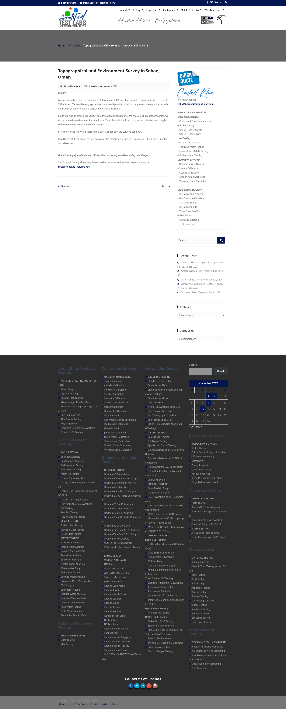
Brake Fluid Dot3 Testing (160, 621)
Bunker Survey (198, 448)
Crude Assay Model (158, 398)
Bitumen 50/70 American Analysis (122, 478)
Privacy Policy (74, 704)
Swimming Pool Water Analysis (77, 581)
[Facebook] (207, 3)
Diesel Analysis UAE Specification (165, 466)
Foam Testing (198, 503)
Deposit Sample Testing (160, 651)
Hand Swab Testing (71, 469)
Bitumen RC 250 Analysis (117, 525)
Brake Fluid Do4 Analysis (161, 625)
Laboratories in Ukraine (116, 650)
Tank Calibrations (113, 381)
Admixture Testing (200, 609)
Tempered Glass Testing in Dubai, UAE (200, 292)
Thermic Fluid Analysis (159, 638)
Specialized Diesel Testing (162, 445)
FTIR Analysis (155, 561)
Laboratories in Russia (116, 628)
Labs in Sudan (111, 602)
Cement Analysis (200, 562)
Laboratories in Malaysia (117, 641)
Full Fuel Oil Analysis (159, 492)
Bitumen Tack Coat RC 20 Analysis (122, 530)
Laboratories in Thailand (116, 645)
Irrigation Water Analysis (73, 598)
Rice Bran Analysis (70, 415)
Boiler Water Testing (71, 611)
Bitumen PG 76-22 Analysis (118, 508)
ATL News (74, 45)
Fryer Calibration (112, 415)
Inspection (151, 9)
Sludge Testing (199, 592)
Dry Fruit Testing (69, 393)
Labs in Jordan (112, 607)
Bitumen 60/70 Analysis (116, 487)
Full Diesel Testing (157, 441)
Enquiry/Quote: (69, 2)
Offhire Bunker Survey (202, 456)
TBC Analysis (67, 585)
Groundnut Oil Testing (72, 432)
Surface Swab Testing (72, 465)
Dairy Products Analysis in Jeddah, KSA (201, 279)
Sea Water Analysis (71, 559)
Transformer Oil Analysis (160, 591)
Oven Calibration (112, 428)
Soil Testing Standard (202, 600)
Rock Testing (198, 574)
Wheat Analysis (69, 389)
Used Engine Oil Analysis (161, 552)
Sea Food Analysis (70, 456)
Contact (115, 704)
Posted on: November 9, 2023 (102, 86)
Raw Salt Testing (69, 512)
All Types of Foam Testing (205, 532)
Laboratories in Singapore (117, 637)
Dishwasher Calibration (116, 411)
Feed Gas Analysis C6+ (160, 411)
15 (202, 409)
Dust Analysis (198, 668)
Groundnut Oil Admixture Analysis (78, 428)
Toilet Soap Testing (201, 622)
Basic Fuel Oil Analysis (160, 488)
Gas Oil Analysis (156, 479)
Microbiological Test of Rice (75, 402)
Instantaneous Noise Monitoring (208, 650)
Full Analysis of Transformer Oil (164, 595)
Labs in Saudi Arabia (114, 585)
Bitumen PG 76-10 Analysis (118, 504)
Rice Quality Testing (71, 419)
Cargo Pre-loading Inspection (206, 478)
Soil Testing (197, 583)
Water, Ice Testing (70, 473)
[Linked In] (216, 3)
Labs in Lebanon (112, 598)
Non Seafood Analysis (72, 461)
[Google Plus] (221, 3)
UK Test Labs (111, 620)
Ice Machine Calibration (116, 424)
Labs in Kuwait (111, 590)
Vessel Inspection (200, 473)
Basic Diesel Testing (158, 437)
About (123, 9)
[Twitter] (211, 3)
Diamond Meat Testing (72, 529)
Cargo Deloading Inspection (205, 482)
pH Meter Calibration (115, 432)
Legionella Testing (70, 589)
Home (61, 45)
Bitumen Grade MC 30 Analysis (120, 491)
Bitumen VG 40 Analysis (116, 538)
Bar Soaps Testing (200, 617)
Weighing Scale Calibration (118, 449)
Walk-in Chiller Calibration (117, 445)
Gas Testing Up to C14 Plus (162, 415)
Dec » (199, 426)
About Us (63, 704)
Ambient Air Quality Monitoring (207, 646)
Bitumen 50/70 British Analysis (120, 482)
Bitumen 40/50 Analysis (116, 474)
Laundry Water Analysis (73, 602)
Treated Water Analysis (73, 564)
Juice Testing (68, 640)
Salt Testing (67, 508)
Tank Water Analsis (70, 572)
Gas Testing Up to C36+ (160, 419)
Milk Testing (67, 644)
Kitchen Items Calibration (117, 402)
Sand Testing (198, 579)
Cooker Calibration (113, 406)
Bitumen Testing (199, 596)
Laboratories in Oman (115, 594)
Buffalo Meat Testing (72, 525)
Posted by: (69, 86)
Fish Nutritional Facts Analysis (76, 504)
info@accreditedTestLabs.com (74, 166)
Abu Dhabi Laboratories (116, 573)
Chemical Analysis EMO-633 (206, 524)
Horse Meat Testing (71, 533)
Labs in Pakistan (113, 611)
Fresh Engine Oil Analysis (161, 557)
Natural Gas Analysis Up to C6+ (164, 406)
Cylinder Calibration (114, 385)
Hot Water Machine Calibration (120, 419)
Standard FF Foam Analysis (205, 507)
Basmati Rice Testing (72, 398)
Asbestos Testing (200, 587)
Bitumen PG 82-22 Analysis (118, 512)
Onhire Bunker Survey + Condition (208, 452)
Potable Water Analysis (73, 551)
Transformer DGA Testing (161, 587)
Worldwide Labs (213, 9)
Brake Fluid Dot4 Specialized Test (165, 630)
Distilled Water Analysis (73, 594)
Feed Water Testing (71, 606)
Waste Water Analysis (72, 568)
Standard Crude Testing (160, 381)
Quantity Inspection (201, 469)
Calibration (169, 9)
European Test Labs (114, 615)
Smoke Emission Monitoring (206, 663)
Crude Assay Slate (157, 385)
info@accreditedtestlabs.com (99, 2)
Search (193, 364)
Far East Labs (111, 633)
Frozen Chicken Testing (73, 516)
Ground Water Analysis (72, 546)
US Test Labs (111, 624)
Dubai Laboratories (114, 568)
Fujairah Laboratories (115, 577)
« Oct (191, 426)
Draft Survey (197, 461)
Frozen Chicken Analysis (73, 478)
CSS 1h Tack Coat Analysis (118, 542)
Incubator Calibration (115, 398)
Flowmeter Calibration (115, 389)
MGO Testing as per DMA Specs (165, 514)
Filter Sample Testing (159, 647)
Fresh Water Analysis (72, 542)
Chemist (78, 86)
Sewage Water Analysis (73, 576)
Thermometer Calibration (117, 441)
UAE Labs (109, 564)
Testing (136, 9)
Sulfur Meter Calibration (116, 437)
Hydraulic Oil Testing (158, 612)
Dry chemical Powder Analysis (207, 520)
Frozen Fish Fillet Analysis (74, 499)
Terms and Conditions (90, 704)
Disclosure (106, 704)
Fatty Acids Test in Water (74, 615)
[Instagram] (226, 3)
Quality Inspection (200, 465)
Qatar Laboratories (114, 581)
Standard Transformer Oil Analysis (165, 582)
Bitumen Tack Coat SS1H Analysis (122, 534)
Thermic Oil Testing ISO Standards (166, 642)
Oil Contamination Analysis (161, 565)
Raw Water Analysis (71, 555)
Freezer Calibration (114, 394)
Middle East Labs (190, 9)
